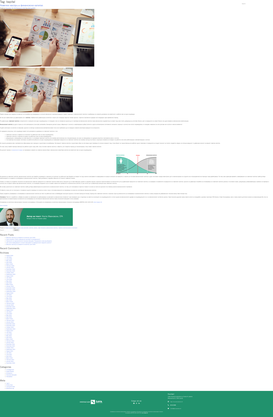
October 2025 (10, 272)
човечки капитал (62, 228)
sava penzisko (25, 228)
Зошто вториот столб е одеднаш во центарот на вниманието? (23, 239)
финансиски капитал (52, 228)
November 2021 (10, 346)
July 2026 (9, 257)
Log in (8, 383)
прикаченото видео (17, 150)
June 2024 (9, 296)
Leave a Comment (72, 228)
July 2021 (9, 353)
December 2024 (10, 288)
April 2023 (9, 317)
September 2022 (10, 329)
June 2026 (9, 259)
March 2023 (9, 318)
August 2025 (9, 276)
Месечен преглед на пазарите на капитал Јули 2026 (20, 237)
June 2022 (9, 334)
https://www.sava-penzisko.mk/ (176, 401)
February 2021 (10, 359)
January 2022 (10, 342)
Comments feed (10, 386)
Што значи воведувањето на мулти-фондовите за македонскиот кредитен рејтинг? (29, 242)
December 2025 (10, 269)
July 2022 (9, 332)
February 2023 (10, 320)
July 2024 (9, 295)
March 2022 (9, 339)
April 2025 (9, 283)
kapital (18, 228)
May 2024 (9, 298)
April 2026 (9, 262)
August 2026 (9, 255)
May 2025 (9, 281)
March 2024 (9, 301)
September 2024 (10, 291)
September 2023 (10, 308)
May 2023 (9, 315)
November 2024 (10, 289)
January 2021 (10, 361)
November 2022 (10, 325)
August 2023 (9, 310)
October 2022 (10, 327)
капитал (31, 228)
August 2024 (9, 293)
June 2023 (9, 313)
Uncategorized (10, 369)
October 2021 (10, 347)
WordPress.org (10, 388)
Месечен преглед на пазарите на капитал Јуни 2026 (20, 244)
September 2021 (10, 349)
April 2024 (9, 300)
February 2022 (10, 341)
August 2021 (9, 351)
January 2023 (10, 322)
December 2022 (10, 324)
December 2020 (10, 363)
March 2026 (9, 264)
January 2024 (10, 305)
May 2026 (9, 260)
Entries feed (9, 385)
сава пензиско (42, 228)
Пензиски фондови (185, 3)
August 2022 (9, 330)
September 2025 (10, 274)
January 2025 (10, 286)
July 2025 (9, 277)
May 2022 (9, 335)
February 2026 (10, 266)
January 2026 (10, 267)
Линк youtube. (4, 205)
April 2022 (9, 337)
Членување (200, 3)
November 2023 (10, 306)
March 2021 (9, 358)
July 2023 (9, 312)
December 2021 (10, 344)
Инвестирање (215, 3)
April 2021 (9, 356)
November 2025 (10, 271)
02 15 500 (173, 405)
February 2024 (10, 303)
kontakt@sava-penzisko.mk (175, 408)
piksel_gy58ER (31, 8)
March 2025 (9, 284)
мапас (35, 228)
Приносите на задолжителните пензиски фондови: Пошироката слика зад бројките (29, 241)
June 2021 (9, 354)
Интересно (229, 3)
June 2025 (9, 279)
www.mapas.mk (98, 202)
